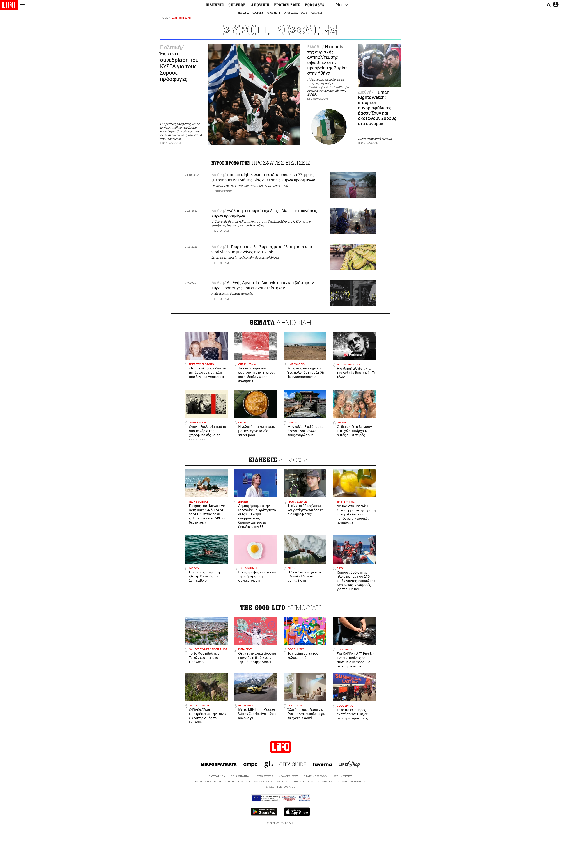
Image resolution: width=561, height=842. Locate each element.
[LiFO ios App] (297, 811)
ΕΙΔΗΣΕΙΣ (215, 5)
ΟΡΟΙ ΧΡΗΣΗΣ (342, 776)
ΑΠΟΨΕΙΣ (260, 5)
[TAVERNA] (322, 764)
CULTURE (237, 5)
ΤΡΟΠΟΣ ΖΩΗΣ (287, 5)
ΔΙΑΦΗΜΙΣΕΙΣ (288, 776)
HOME (164, 18)
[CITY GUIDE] (292, 764)
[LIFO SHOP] (349, 764)
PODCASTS (315, 5)
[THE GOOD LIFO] (268, 764)
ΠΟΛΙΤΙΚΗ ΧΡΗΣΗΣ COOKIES (312, 781)
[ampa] (250, 764)
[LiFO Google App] (264, 812)
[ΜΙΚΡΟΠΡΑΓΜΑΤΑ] (219, 764)
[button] (22, 5)
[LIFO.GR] (9, 5)
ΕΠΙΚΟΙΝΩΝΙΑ (240, 776)
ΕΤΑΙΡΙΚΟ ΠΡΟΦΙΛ (316, 776)
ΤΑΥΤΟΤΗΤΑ (217, 776)
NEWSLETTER (264, 776)
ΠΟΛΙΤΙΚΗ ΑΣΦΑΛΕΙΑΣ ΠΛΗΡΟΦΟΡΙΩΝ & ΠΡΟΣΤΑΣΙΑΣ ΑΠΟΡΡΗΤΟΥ (241, 781)
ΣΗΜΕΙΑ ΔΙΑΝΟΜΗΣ (352, 781)
